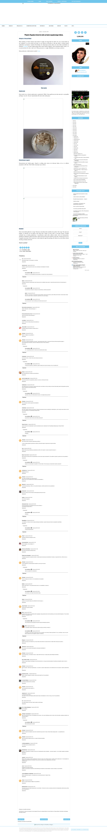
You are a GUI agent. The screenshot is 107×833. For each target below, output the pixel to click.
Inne (73, 25)
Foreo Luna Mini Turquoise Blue (78, 206)
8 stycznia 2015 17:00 (31, 786)
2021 (74, 126)
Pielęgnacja (19, 25)
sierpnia (75, 142)
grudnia (75, 136)
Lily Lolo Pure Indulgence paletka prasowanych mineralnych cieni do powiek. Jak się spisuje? (80, 214)
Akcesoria (51, 25)
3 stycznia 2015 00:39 (32, 680)
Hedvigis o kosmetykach (26, 713)
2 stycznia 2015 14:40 (31, 470)
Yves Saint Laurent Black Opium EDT (79, 208)
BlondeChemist (24, 786)
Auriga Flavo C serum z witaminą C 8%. (80, 168)
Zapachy (59, 25)
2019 (74, 129)
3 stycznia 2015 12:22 (29, 686)
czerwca (75, 145)
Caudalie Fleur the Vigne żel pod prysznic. (81, 178)
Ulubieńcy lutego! (76, 201)
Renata (23, 371)
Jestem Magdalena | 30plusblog (27, 773)
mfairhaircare (24, 470)
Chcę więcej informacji (77, 829)
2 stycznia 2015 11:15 (30, 326)
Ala (22, 258)
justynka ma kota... (25, 673)
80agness (23, 640)
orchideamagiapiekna (26, 743)
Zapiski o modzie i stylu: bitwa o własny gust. (80, 250)
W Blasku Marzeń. (76, 257)
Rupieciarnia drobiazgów (26, 555)
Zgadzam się (85, 829)
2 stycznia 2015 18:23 (29, 577)
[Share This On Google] (29, 247)
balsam (24, 251)
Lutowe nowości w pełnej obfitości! (79, 196)
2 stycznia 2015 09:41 (27, 258)
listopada (75, 137)
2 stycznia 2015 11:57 (31, 293)
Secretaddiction (28, 272)
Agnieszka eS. (24, 693)
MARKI (3, 25)
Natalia (23, 497)
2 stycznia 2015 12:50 (30, 384)
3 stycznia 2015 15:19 (27, 700)
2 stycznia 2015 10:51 (36, 313)
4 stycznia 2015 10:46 (37, 773)
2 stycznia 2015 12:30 (28, 371)
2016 (74, 133)
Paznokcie (42, 25)
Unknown (23, 333)
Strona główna (30, 1)
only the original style (25, 378)
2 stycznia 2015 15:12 (36, 393)
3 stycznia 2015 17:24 (29, 736)
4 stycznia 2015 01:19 (29, 757)
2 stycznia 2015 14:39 (32, 454)
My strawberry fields (25, 659)
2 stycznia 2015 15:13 (36, 416)
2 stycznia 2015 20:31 (29, 646)
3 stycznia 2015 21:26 (31, 749)
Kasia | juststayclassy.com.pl (27, 313)
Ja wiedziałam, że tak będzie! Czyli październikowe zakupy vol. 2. (79, 204)
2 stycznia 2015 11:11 (29, 320)
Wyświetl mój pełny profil (82, 72)
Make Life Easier (76, 249)
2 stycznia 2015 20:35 (29, 653)
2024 (74, 122)
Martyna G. (24, 484)
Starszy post (66, 819)
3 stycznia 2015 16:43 (34, 713)
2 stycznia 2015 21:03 (33, 659)
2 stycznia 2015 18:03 (36, 512)
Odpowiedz (24, 261)
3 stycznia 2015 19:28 (33, 743)
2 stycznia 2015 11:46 (29, 339)
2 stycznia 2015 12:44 (33, 378)
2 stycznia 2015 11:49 (30, 356)
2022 (74, 125)
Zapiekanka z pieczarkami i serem (78, 262)
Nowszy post (21, 819)
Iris (22, 700)
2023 (74, 123)
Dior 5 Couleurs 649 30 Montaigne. (79, 179)
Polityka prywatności (76, 1)
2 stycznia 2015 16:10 (30, 520)
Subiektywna (24, 384)
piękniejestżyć (24, 749)
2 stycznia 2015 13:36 (30, 407)
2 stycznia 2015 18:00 (35, 555)
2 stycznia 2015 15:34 (30, 484)
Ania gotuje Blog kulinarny (77, 261)
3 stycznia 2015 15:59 (35, 707)
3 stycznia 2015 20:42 (36, 722)
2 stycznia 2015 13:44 (31, 424)
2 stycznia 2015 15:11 (36, 348)
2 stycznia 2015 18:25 (36, 569)
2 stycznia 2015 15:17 (29, 476)
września (75, 140)
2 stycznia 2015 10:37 (36, 272)
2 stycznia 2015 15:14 (36, 462)
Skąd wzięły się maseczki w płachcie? (79, 258)
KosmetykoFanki (25, 542)
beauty (23, 780)
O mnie (40, 1)
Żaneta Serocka (25, 424)
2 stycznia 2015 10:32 (28, 280)
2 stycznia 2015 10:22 (31, 265)
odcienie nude (24, 265)
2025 (74, 120)
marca (75, 149)
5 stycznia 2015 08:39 (28, 780)
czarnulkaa (24, 320)
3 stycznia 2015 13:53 (31, 693)
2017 (74, 132)
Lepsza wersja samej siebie (78, 253)
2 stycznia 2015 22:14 (32, 673)
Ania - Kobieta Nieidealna (26, 707)
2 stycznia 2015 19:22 (28, 612)
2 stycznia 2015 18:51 (36, 591)
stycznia (75, 152)
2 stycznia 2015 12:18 (36, 299)
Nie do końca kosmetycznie (27, 307)
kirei (23, 448)
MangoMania (24, 520)
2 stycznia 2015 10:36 (36, 288)
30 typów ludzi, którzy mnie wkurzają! (80, 90)
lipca (75, 143)
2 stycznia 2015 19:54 (29, 640)
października (76, 139)
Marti (23, 612)
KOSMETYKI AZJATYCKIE (31, 25)
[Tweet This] (23, 247)
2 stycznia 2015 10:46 (35, 307)
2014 (74, 185)
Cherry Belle (24, 326)
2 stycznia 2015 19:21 (28, 599)
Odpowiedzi (25, 270)
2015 (74, 135)
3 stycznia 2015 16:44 (29, 730)
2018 (74, 130)
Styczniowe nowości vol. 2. (78, 153)
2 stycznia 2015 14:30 (27, 448)
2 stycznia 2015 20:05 (36, 620)
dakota (23, 599)
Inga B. (23, 280)
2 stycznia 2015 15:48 (28, 497)
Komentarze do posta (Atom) (26, 821)
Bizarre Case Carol (25, 454)
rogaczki (23, 757)
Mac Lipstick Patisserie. (77, 164)
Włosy (66, 25)
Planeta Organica (28, 251)
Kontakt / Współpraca (62, 1)
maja (75, 146)
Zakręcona (24, 646)
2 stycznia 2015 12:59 (29, 401)
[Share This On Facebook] (21, 247)
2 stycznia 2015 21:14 (29, 666)
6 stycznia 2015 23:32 (30, 625)
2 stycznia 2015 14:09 (29, 439)
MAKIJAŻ (11, 25)
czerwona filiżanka (25, 680)
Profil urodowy (49, 1)
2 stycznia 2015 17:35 (32, 542)
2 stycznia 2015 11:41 (29, 333)
